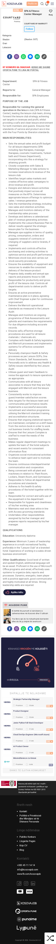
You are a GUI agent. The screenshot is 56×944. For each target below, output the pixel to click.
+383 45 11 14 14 (26, 865)
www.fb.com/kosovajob (29, 874)
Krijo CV (23, 845)
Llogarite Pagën (27, 841)
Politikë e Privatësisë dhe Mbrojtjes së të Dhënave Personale (30, 818)
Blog (21, 850)
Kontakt (23, 811)
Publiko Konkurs (27, 837)
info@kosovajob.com (27, 869)
